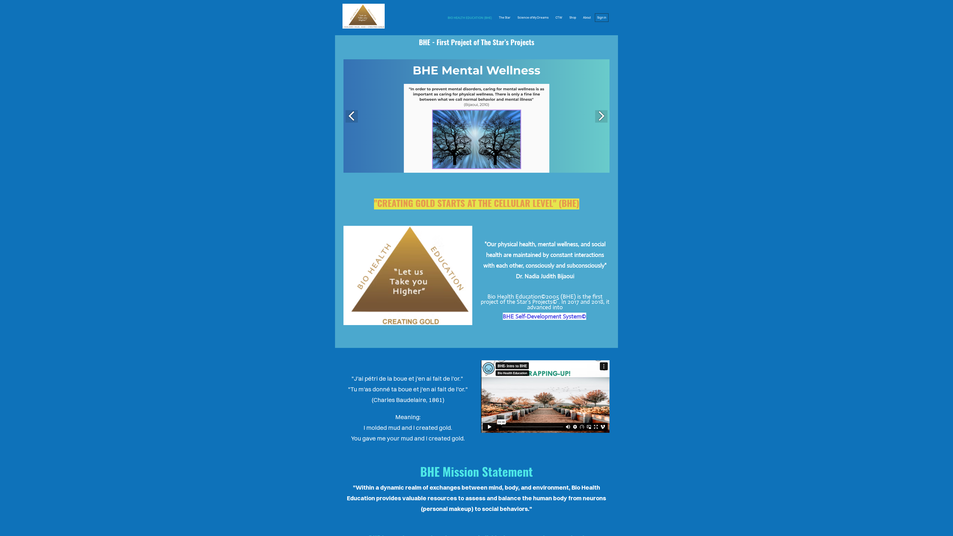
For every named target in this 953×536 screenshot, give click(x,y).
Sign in (601, 17)
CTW (558, 17)
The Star (505, 17)
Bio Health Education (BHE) (470, 17)
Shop (572, 17)
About (587, 17)
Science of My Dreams (532, 17)
